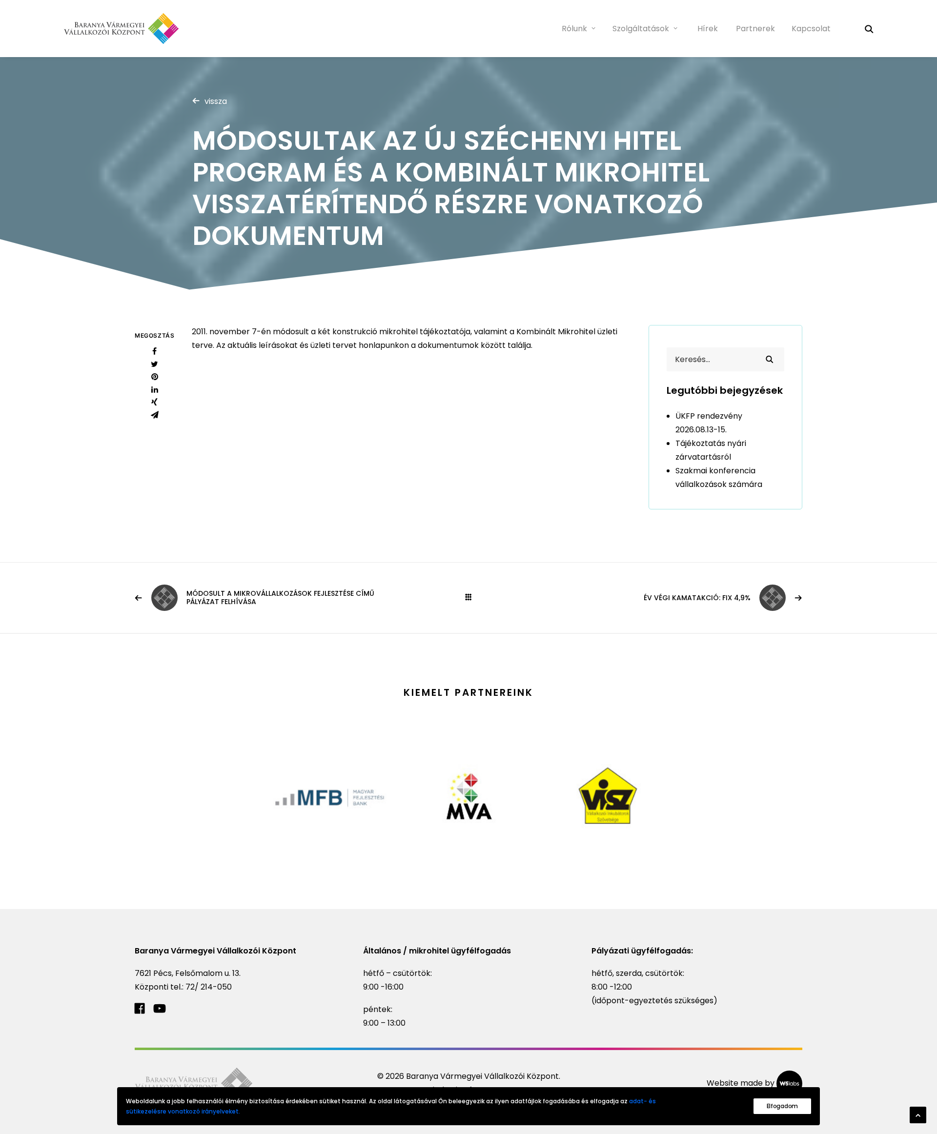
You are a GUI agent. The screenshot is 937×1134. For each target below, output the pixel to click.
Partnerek (755, 28)
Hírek (707, 28)
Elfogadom (782, 1106)
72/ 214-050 (208, 986)
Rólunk (574, 28)
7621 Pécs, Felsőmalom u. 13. (188, 973)
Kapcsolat (811, 28)
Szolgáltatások (640, 28)
